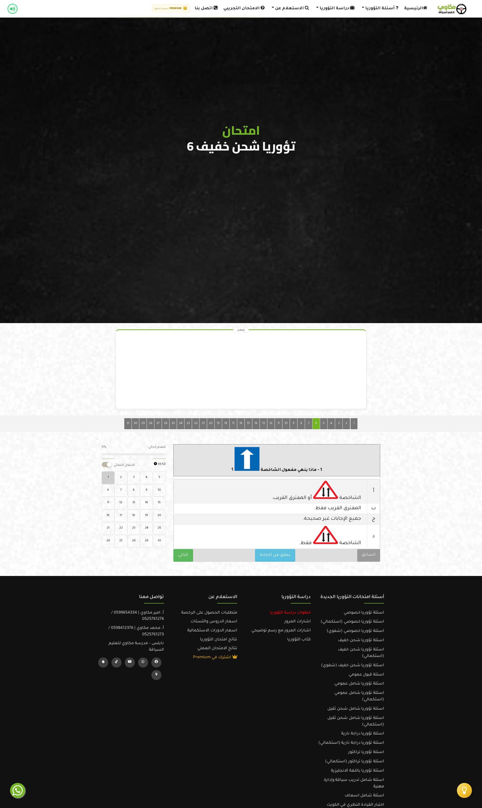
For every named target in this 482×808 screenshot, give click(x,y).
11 (279, 423)
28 (150, 423)
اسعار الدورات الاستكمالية (212, 630)
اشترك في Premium (212, 657)
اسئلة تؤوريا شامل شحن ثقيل (355, 709)
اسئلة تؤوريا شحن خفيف (361, 640)
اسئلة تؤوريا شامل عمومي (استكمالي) (359, 696)
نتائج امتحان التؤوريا (218, 639)
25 (173, 423)
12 (271, 423)
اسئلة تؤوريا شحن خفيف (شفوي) (352, 665)
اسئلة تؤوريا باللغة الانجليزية (357, 771)
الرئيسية (413, 8)
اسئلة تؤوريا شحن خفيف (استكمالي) (361, 652)
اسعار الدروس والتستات (214, 621)
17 (233, 423)
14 (256, 423)
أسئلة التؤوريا (380, 8)
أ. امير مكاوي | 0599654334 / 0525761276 (137, 616)
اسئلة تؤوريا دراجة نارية (362, 733)
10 (286, 423)
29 (143, 423)
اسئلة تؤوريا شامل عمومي (359, 684)
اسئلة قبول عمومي (366, 675)
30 (135, 423)
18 (225, 423)
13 (263, 423)
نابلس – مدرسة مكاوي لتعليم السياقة (136, 646)
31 (128, 423)
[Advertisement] (241, 371)
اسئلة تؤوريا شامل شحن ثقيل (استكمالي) (355, 721)
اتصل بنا (204, 8)
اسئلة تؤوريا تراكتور (366, 752)
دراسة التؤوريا (334, 8)
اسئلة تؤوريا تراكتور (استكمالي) (354, 761)
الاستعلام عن (289, 8)
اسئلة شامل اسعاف (364, 795)
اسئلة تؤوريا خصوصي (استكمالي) (352, 622)
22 (196, 423)
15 (248, 423)
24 (181, 423)
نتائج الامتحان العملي (217, 648)
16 (240, 423)
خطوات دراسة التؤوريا (290, 613)
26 (165, 423)
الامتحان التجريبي (242, 8)
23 (188, 423)
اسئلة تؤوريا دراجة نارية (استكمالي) (351, 743)
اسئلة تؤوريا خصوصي (364, 613)
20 (211, 423)
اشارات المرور (297, 621)
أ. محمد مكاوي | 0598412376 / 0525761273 (136, 631)
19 (218, 423)
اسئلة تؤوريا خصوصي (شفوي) (355, 631)
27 (158, 423)
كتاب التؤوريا (299, 639)
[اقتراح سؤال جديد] (464, 790)
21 (203, 423)
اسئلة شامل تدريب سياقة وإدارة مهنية (354, 783)
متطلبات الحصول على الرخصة (209, 613)
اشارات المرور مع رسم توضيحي (281, 630)
